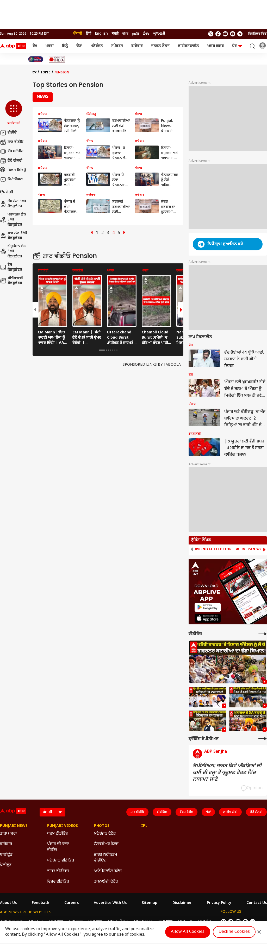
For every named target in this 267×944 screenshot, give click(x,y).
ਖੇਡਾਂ (208, 812)
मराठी (115, 33)
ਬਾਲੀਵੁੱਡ (6, 855)
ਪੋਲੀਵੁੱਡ (5, 865)
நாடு (135, 33)
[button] (13, 113)
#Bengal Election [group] (213, 549)
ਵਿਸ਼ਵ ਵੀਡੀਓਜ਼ (58, 881)
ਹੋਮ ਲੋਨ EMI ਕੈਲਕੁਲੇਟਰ (17, 204)
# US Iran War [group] (250, 549)
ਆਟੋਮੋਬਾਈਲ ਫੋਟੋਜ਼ (108, 871)
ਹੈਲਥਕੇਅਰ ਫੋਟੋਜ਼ (106, 844)
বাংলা (125, 33)
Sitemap (149, 903)
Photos (101, 826)
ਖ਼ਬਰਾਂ (50, 45)
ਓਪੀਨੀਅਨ (15, 179)
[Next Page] (124, 233)
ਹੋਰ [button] (234, 45)
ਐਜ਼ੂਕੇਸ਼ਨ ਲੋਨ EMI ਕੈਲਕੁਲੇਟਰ (17, 251)
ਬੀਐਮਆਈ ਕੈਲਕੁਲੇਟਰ (15, 281)
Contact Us (256, 903)
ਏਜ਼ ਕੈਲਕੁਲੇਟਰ (15, 267)
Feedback (40, 903)
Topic (45, 73)
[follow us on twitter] (211, 34)
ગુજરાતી (159, 33)
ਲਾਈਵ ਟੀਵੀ (230, 812)
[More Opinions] (262, 738)
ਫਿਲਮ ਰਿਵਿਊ (17, 170)
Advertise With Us (110, 903)
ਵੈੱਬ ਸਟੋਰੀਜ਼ (15, 151)
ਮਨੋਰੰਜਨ (97, 45)
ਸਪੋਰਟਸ (117, 45)
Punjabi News (14, 826)
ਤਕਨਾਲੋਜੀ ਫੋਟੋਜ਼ (106, 881)
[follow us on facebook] (218, 34)
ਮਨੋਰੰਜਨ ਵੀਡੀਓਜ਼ (60, 860)
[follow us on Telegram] (240, 34)
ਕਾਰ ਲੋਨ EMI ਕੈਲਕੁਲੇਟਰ (17, 236)
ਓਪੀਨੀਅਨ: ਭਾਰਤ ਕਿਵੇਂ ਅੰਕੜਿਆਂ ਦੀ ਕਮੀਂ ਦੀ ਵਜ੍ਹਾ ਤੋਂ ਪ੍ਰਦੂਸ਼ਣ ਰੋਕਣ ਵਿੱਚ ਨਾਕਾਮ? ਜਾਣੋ (227, 773)
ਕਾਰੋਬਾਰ (137, 45)
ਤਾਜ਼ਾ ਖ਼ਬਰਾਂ (8, 834)
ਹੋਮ (35, 45)
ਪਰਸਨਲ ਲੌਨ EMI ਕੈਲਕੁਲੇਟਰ (17, 219)
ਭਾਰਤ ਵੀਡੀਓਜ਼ (58, 871)
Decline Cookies (234, 932)
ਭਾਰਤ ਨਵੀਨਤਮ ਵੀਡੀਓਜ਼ (105, 857)
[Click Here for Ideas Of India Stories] (57, 59)
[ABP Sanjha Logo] (13, 46)
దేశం (146, 33)
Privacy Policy (219, 903)
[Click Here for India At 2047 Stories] (36, 59)
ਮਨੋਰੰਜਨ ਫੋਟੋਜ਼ (105, 834)
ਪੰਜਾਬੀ (77, 33)
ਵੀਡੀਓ (12, 132)
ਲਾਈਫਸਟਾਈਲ (188, 45)
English (101, 33)
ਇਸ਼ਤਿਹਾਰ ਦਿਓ (257, 34)
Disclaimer (182, 903)
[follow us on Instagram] (232, 34)
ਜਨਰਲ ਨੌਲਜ (160, 45)
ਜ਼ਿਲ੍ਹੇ (65, 45)
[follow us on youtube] (225, 34)
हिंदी (88, 33)
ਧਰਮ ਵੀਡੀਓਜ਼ (57, 834)
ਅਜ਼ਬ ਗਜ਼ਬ (215, 45)
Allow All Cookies (187, 932)
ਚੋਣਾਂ (79, 45)
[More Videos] (262, 634)
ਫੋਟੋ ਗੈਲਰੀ (15, 160)
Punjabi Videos (62, 826)
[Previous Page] (92, 233)
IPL (144, 826)
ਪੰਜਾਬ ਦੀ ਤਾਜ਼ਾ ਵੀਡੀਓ (58, 847)
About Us (8, 903)
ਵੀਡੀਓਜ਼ (162, 812)
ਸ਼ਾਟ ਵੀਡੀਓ (15, 142)
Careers (71, 903)
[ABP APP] (208, 607)
